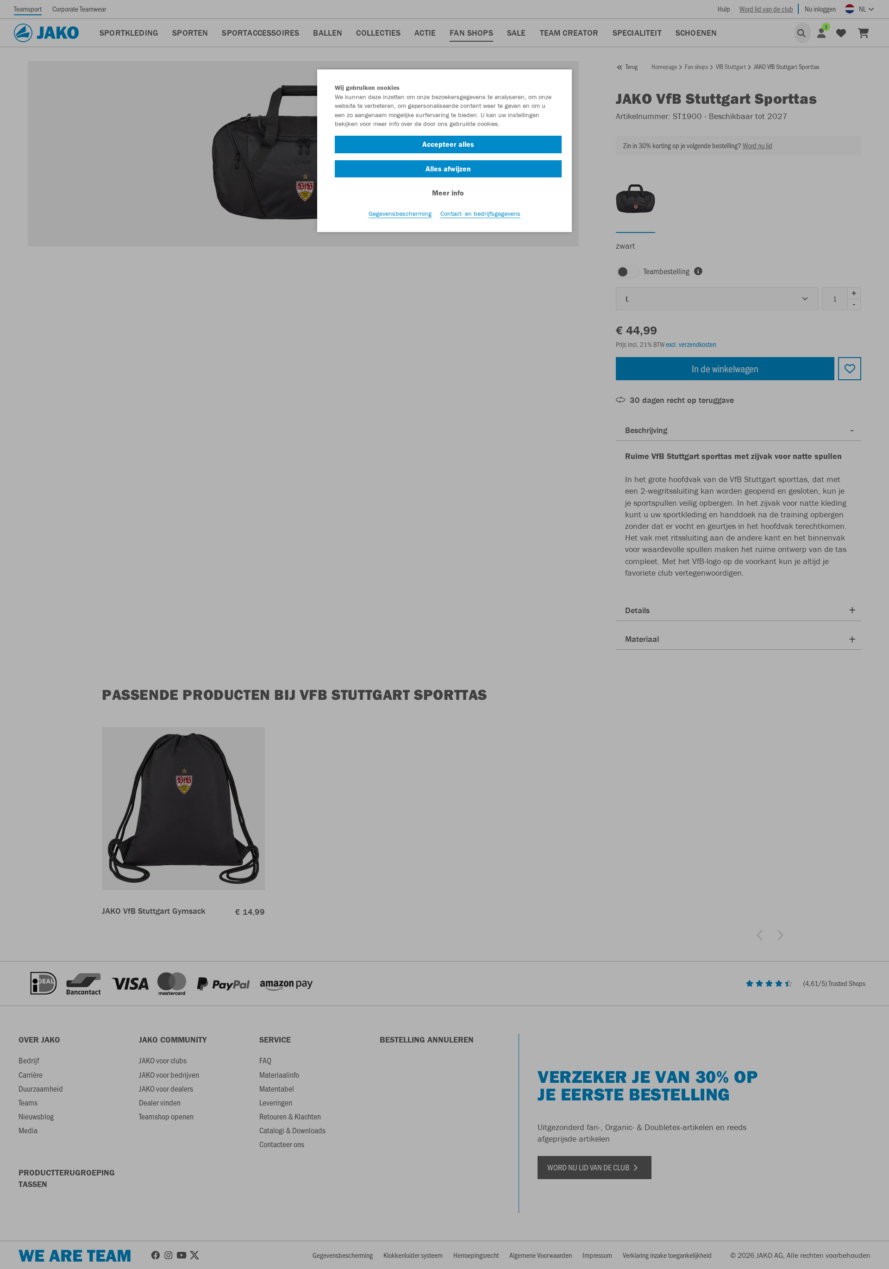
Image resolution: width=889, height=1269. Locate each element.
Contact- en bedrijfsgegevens (480, 213)
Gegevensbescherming (400, 213)
